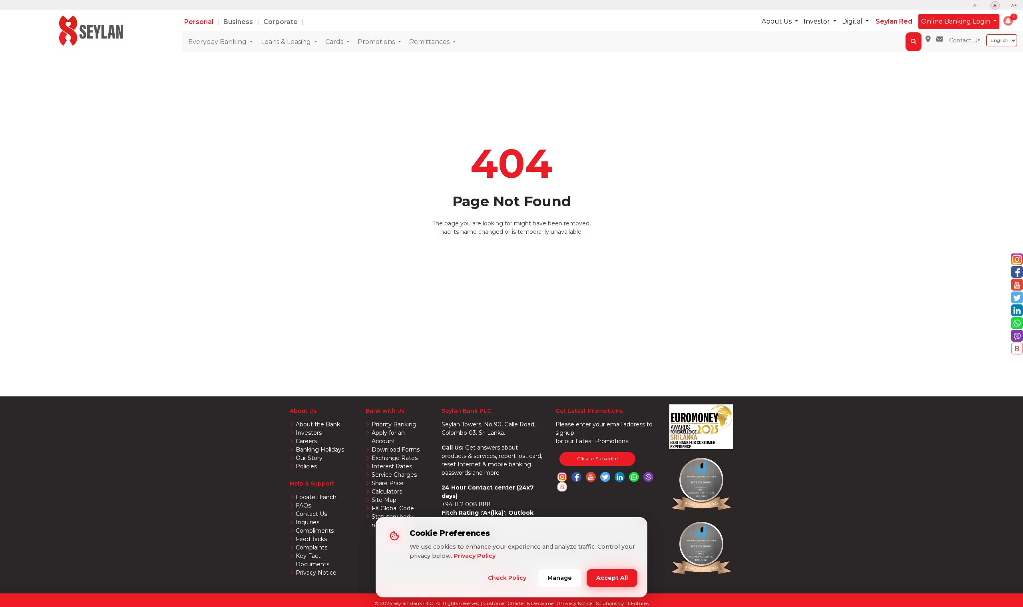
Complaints (311, 547)
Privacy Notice (316, 572)
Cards (335, 42)
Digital (853, 21)
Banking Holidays (320, 449)
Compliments (315, 530)
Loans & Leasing (286, 42)
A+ (1014, 5)
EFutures (638, 603)
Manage (559, 577)
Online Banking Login (956, 21)
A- (976, 5)
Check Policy (507, 577)
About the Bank (318, 424)
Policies (306, 466)
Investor (818, 21)
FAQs (303, 505)
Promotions (377, 42)
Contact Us (964, 40)
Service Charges (394, 474)
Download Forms (396, 449)
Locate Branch (316, 497)
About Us (777, 21)
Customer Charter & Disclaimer (520, 603)
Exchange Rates (395, 458)
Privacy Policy (475, 555)
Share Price (388, 483)
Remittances (430, 42)
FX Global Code (393, 508)
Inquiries (307, 522)
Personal (199, 22)
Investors (309, 432)
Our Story (309, 458)
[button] (1008, 21)
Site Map (384, 500)
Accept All (612, 577)
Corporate (281, 22)
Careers (306, 441)
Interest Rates (392, 466)
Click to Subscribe (597, 459)
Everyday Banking (218, 42)
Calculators (387, 491)
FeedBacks (311, 539)
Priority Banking (394, 424)
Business (239, 22)
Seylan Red (894, 21)
